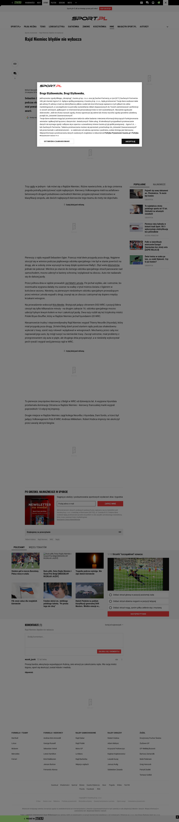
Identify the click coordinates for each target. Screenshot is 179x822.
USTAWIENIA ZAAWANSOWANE (57, 141)
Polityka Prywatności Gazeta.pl (118, 133)
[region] (89, 114)
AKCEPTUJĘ (130, 141)
